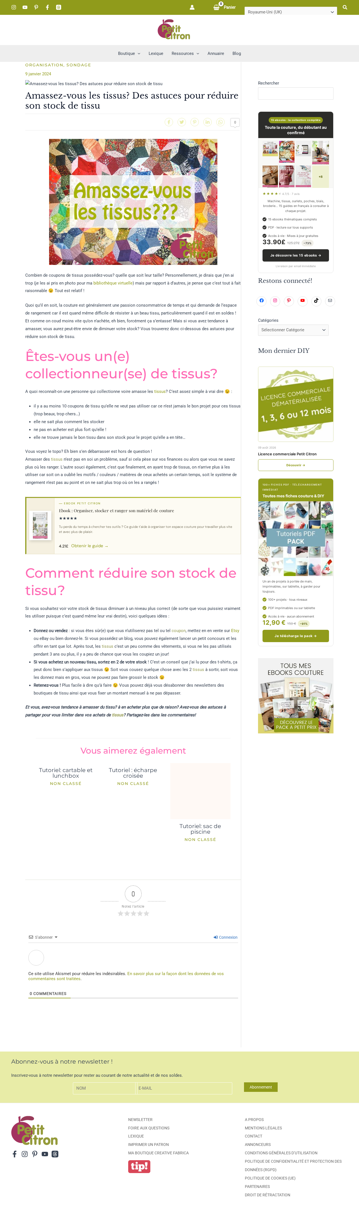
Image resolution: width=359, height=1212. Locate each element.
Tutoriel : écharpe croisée (133, 773)
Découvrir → (295, 465)
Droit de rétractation (267, 1195)
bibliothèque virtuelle (113, 283)
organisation (44, 64)
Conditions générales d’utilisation (281, 1153)
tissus (160, 391)
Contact (253, 1136)
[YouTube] (24, 7)
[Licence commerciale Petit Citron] (295, 404)
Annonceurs (258, 1144)
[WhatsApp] (220, 122)
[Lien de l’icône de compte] (192, 7)
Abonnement (261, 1087)
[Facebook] (47, 7)
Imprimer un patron (148, 1144)
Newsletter (140, 1119)
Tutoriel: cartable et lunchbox (66, 773)
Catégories (268, 320)
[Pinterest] (36, 7)
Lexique (136, 1136)
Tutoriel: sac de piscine (200, 829)
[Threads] (58, 7)
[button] (345, 7)
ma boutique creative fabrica (158, 1153)
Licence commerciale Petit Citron (287, 454)
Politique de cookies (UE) (270, 1178)
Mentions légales (263, 1128)
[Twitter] (181, 122)
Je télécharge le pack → (296, 636)
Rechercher (268, 83)
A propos (254, 1119)
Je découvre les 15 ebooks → (295, 255)
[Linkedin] (207, 122)
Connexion (228, 937)
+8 (321, 177)
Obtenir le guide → (90, 546)
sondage (78, 64)
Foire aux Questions (148, 1128)
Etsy (235, 630)
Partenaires (257, 1186)
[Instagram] (13, 7)
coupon (179, 630)
